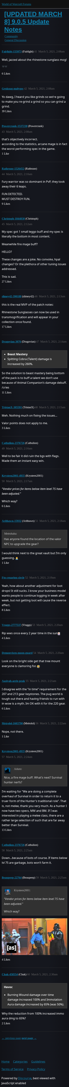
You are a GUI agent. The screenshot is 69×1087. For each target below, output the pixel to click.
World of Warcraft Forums (16, 4)
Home (5, 1062)
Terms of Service (12, 1069)
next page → (29, 1038)
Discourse (24, 1078)
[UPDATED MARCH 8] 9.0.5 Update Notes (33, 21)
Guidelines (38, 1062)
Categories (20, 1062)
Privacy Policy (36, 1069)
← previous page (11, 1038)
